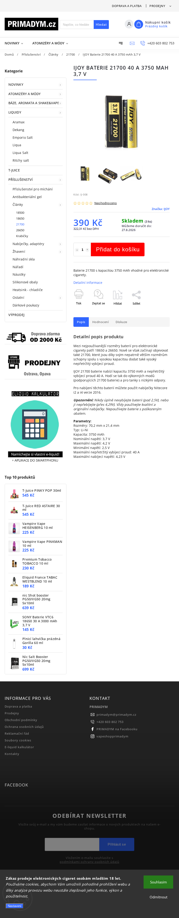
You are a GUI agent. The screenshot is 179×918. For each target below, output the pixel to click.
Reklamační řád (17, 734)
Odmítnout (158, 897)
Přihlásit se (117, 844)
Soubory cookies (18, 740)
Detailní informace (87, 282)
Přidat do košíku (118, 249)
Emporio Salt (23, 137)
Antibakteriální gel (27, 197)
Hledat (101, 24)
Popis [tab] (81, 322)
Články (18, 204)
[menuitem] (16, 43)
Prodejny (157, 6)
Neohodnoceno (105, 203)
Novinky (15, 84)
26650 (20, 230)
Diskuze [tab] (121, 322)
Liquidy (14, 112)
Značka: (161, 209)
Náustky (19, 274)
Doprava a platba (126, 6)
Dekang (18, 130)
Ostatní (18, 297)
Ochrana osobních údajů (24, 727)
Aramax (19, 122)
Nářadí (18, 267)
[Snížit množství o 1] (77, 250)
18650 (20, 219)
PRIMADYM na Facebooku (117, 729)
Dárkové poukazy (26, 305)
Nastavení (14, 906)
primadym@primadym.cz (116, 715)
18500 (20, 213)
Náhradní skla (24, 259)
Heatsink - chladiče (28, 290)
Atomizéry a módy (24, 94)
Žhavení (19, 251)
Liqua (17, 145)
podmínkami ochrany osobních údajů (89, 862)
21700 (20, 224)
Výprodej (16, 315)
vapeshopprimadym (112, 736)
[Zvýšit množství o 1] (87, 250)
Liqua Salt (20, 152)
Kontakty (12, 754)
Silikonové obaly (25, 282)
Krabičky (22, 236)
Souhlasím (158, 882)
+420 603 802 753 (110, 722)
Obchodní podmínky (21, 720)
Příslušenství (20, 179)
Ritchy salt (21, 160)
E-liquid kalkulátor (19, 747)
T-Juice (14, 170)
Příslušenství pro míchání (33, 189)
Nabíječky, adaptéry (28, 244)
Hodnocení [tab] (100, 322)
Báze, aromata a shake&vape (33, 103)
